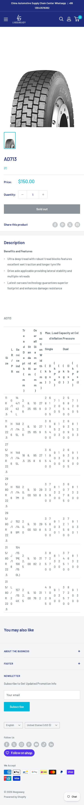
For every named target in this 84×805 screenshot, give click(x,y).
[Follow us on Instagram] (21, 744)
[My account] (69, 19)
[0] (76, 19)
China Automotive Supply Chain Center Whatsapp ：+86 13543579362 (42, 5)
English (10, 725)
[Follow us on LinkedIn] (51, 744)
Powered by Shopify (15, 796)
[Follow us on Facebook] (6, 744)
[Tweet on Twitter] (70, 224)
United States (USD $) (39, 725)
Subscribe (17, 706)
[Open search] (61, 19)
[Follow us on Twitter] (14, 744)
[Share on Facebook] (55, 224)
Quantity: (10, 194)
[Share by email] (77, 224)
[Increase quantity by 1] (43, 194)
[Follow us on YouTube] (36, 744)
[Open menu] (6, 19)
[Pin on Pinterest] (62, 224)
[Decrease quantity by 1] (22, 194)
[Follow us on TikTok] (43, 744)
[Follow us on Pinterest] (29, 744)
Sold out (42, 209)
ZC (5, 168)
